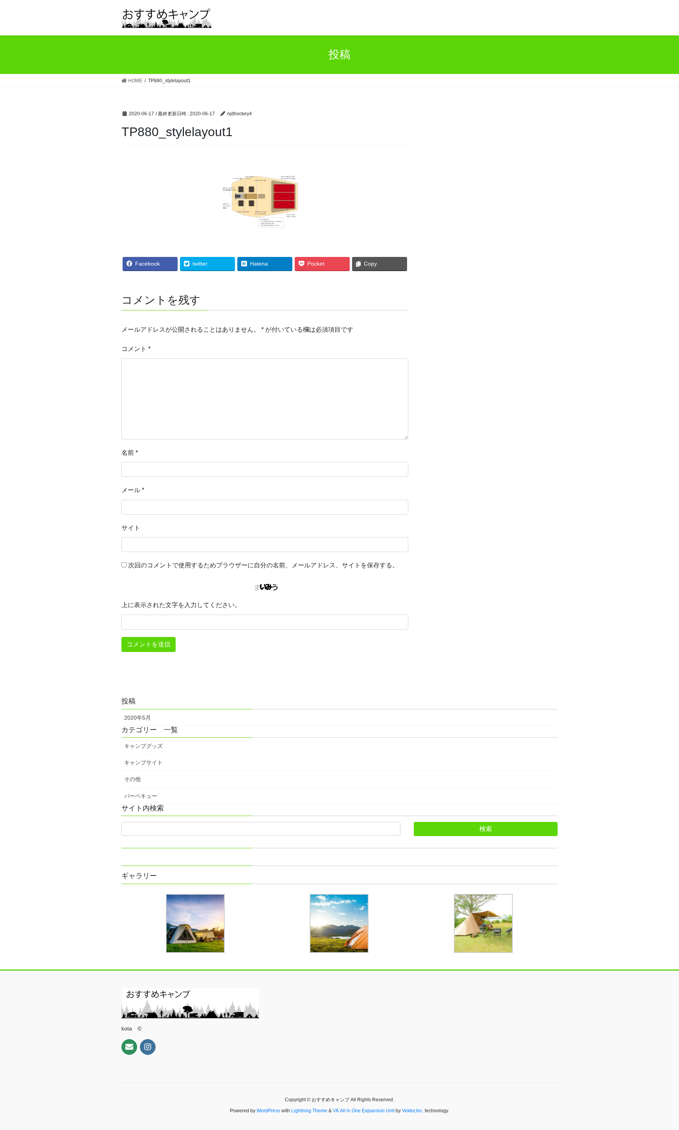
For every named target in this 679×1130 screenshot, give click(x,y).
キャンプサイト (143, 762)
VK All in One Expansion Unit (364, 1110)
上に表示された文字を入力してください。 (181, 605)
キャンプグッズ (143, 746)
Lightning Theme (309, 1110)
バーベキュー (140, 796)
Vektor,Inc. (413, 1110)
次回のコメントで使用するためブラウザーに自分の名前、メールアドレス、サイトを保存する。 (263, 565)
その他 (132, 779)
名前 (129, 452)
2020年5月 (137, 718)
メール (132, 490)
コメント (135, 348)
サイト (130, 527)
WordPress (268, 1110)
